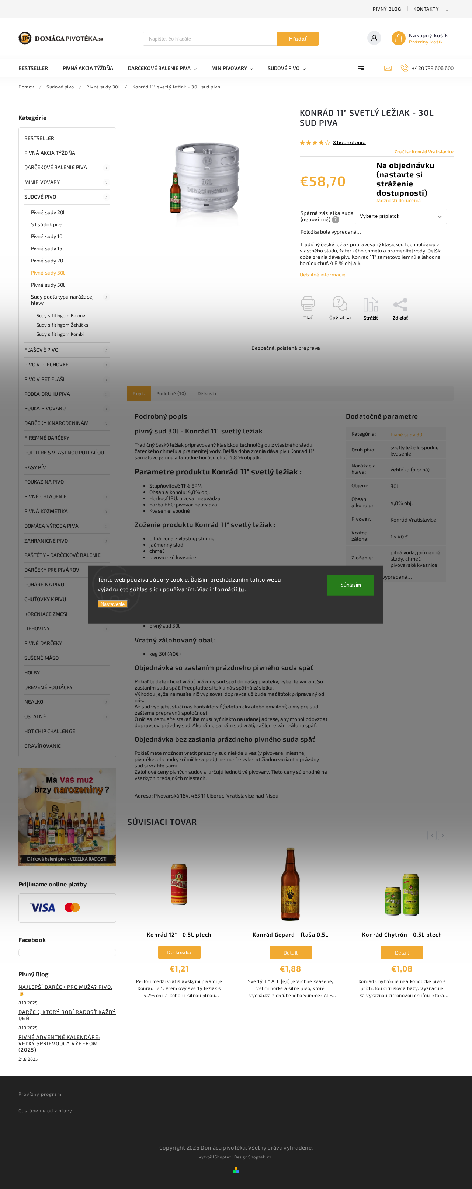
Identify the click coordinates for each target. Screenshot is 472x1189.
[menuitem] (36, 68)
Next (444, 835)
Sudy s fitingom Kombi (60, 334)
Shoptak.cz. (260, 1156)
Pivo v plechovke (46, 364)
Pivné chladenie (45, 496)
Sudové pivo (40, 196)
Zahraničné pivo (46, 540)
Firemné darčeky (47, 438)
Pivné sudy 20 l (48, 260)
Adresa (143, 795)
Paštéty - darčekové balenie (62, 555)
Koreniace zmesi (46, 614)
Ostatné (35, 716)
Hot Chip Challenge (49, 731)
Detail (291, 952)
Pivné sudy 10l (47, 236)
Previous (433, 835)
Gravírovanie (42, 746)
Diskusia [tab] (207, 393)
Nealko (34, 701)
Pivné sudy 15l (47, 248)
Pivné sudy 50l (48, 285)
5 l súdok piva (47, 224)
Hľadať (298, 39)
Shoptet (223, 1156)
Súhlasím (351, 585)
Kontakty (426, 9)
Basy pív (35, 467)
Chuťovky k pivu (45, 599)
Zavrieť (429, 331)
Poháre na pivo (44, 584)
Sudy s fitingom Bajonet (62, 315)
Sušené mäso (41, 658)
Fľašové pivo (41, 349)
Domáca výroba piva (51, 526)
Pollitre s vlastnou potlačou (64, 452)
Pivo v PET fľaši (44, 379)
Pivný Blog (387, 9)
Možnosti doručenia (398, 200)
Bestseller (39, 138)
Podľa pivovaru (45, 408)
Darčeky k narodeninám (56, 423)
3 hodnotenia (349, 142)
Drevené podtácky (48, 687)
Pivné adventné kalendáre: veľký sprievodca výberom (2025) (59, 1043)
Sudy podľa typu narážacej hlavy (62, 299)
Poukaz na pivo (44, 481)
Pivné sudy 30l (48, 272)
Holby (32, 672)
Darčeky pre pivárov (51, 569)
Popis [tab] (139, 393)
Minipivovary (42, 182)
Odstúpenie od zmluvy (45, 1110)
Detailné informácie (323, 274)
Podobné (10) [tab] (171, 393)
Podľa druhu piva (47, 394)
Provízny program (40, 1094)
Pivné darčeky (43, 643)
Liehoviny (37, 628)
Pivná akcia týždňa (49, 153)
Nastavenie (113, 604)
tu (241, 588)
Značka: (424, 151)
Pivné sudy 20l (48, 212)
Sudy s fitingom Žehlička (62, 325)
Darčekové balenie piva (55, 167)
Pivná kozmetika (46, 511)
